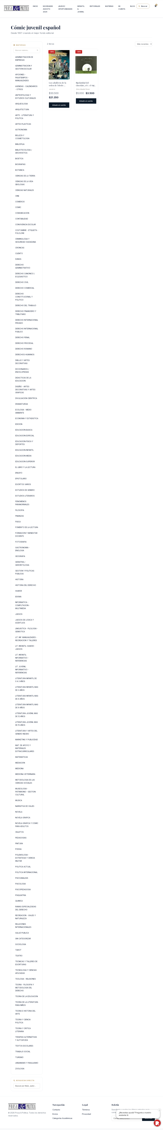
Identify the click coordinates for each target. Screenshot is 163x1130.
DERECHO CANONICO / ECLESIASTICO (25, 275)
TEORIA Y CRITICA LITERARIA (23, 1029)
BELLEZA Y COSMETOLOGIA (22, 136)
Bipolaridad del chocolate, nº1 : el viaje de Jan (85, 84)
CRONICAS (19, 248)
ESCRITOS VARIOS (23, 484)
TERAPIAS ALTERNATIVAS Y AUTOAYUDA (26, 1038)
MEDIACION (20, 763)
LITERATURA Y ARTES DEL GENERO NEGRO (26, 732)
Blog (132, 6)
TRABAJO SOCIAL (22, 1051)
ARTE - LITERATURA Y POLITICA (24, 116)
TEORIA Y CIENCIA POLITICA (23, 1021)
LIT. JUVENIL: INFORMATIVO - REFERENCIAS (22, 669)
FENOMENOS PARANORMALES (22, 503)
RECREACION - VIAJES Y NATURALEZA (25, 917)
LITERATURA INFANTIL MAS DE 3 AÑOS (26, 688)
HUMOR (18, 591)
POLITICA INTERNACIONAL (26, 872)
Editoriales (95, 6)
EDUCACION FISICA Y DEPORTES (24, 442)
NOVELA (18, 812)
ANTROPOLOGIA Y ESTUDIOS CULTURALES (25, 96)
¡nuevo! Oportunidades (65, 7)
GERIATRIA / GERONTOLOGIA (22, 563)
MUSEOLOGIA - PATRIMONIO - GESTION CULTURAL (25, 792)
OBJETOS (19, 832)
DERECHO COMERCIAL (24, 288)
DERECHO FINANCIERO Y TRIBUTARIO (25, 312)
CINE (17, 196)
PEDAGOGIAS (20, 838)
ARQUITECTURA (22, 109)
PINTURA (19, 843)
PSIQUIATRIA (20, 895)
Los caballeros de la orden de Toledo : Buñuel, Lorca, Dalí (57, 84)
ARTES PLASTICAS (23, 124)
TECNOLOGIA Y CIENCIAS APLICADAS (26, 971)
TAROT (18, 950)
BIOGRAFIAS (20, 164)
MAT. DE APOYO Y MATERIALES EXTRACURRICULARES (24, 748)
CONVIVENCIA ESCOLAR (25, 224)
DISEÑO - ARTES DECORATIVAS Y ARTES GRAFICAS (25, 389)
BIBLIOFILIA (19, 144)
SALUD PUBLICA (22, 933)
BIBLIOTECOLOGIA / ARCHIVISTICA (23, 151)
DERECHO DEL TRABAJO (25, 305)
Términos (86, 1110)
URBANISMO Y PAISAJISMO (26, 1063)
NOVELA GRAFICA (22, 817)
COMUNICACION (22, 213)
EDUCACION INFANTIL (24, 450)
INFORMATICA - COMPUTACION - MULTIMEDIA (22, 605)
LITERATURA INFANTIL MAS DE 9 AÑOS (26, 706)
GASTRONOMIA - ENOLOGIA (22, 549)
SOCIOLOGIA (20, 944)
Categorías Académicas (62, 1118)
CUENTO (19, 253)
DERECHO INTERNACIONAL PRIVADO (26, 321)
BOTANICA (19, 170)
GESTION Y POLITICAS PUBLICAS (24, 572)
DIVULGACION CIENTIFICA (26, 398)
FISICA (18, 522)
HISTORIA (19, 579)
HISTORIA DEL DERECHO (25, 585)
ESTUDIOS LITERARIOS (25, 496)
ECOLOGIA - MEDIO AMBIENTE (23, 411)
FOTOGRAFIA (20, 542)
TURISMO (19, 1057)
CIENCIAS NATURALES (24, 190)
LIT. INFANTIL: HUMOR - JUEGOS (25, 647)
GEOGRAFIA (20, 556)
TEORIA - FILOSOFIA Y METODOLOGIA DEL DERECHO (24, 988)
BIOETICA (19, 158)
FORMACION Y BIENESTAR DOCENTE (26, 534)
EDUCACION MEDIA (23, 456)
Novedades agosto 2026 (48, 9)
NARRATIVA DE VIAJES (24, 806)
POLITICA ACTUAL (23, 867)
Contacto (56, 1110)
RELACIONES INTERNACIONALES (23, 925)
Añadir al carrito (59, 105)
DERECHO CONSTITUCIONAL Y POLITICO (24, 297)
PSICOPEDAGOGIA (23, 889)
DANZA (18, 259)
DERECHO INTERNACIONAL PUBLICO (26, 330)
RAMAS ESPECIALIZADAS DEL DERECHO (25, 908)
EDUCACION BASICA (23, 430)
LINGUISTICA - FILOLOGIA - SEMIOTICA (26, 630)
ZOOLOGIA (19, 1069)
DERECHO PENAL (22, 337)
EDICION (18, 424)
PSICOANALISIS (21, 878)
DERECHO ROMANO (23, 349)
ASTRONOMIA (21, 130)
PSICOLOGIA (20, 884)
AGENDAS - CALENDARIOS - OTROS (26, 87)
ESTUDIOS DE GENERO (25, 490)
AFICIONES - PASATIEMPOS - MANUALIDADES (22, 77)
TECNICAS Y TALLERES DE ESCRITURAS (26, 963)
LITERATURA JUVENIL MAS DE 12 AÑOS (26, 714)
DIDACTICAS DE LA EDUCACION (23, 379)
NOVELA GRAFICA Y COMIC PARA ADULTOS (26, 824)
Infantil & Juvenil (81, 9)
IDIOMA (18, 597)
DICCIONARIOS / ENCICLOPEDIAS (22, 370)
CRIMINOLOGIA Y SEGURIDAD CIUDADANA (25, 240)
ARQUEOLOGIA (21, 104)
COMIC (18, 207)
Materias (109, 6)
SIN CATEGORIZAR (23, 938)
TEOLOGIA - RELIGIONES (25, 979)
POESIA (18, 849)
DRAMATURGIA (21, 404)
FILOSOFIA (19, 510)
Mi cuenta (121, 7)
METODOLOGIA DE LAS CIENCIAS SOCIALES (25, 781)
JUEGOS (18, 614)
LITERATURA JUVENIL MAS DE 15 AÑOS (26, 723)
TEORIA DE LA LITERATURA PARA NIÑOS (26, 1003)
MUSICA (18, 800)
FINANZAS (19, 516)
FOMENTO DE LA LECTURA (26, 527)
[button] (157, 1123)
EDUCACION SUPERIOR (25, 461)
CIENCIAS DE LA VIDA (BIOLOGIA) (24, 183)
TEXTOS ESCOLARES (24, 1046)
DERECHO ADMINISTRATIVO (22, 266)
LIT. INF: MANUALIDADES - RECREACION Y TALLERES (26, 638)
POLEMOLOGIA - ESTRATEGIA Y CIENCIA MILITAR (25, 858)
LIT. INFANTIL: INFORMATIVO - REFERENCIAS (22, 658)
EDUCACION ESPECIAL (24, 436)
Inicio (35, 6)
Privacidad (86, 1114)
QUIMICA (19, 901)
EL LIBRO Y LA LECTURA (25, 467)
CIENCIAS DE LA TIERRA (25, 176)
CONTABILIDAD (21, 219)
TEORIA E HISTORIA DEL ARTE (25, 1012)
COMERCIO (20, 202)
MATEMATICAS (21, 757)
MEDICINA (19, 768)
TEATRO (18, 956)
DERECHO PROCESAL (24, 343)
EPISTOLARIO (21, 478)
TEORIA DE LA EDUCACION (26, 996)
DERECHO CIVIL (21, 282)
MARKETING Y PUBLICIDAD (26, 739)
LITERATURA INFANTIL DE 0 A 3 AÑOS (26, 679)
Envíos (55, 1114)
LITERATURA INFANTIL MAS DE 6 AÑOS (26, 697)
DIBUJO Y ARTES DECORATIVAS (22, 361)
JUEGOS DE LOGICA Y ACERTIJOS (24, 621)
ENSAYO (18, 473)
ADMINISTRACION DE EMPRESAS (24, 58)
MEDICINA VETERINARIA (25, 774)
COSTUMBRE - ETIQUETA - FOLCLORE (26, 231)
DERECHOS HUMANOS (24, 354)
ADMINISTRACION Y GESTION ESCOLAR (23, 67)
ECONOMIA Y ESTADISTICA (26, 418)
